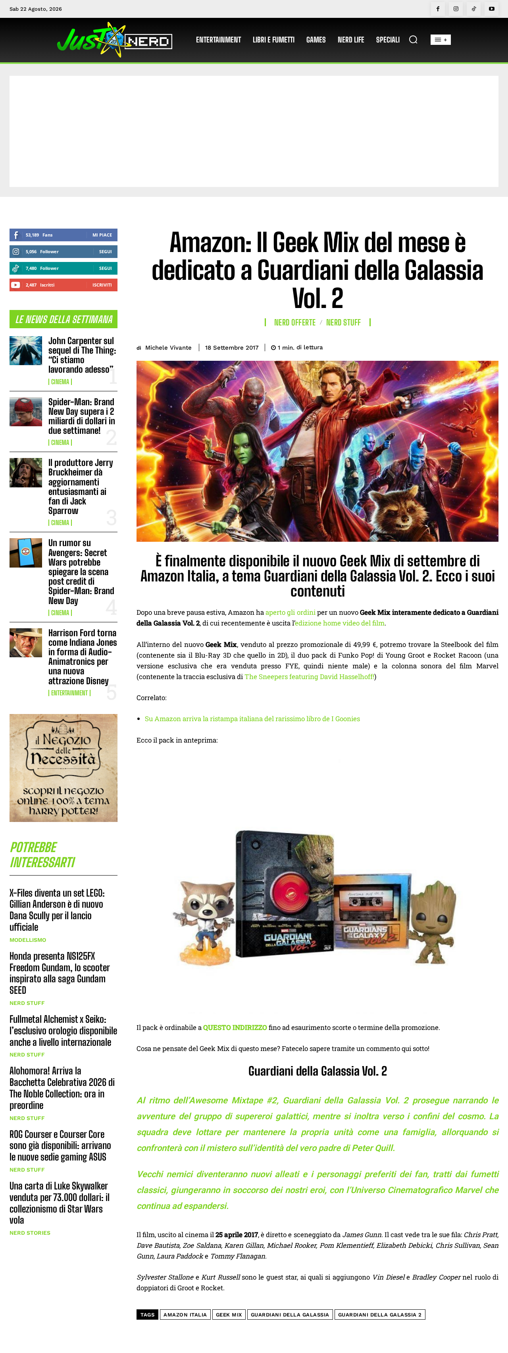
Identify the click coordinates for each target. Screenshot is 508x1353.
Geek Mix (229, 1315)
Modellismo (28, 940)
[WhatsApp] (471, 346)
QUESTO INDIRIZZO (235, 1027)
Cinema (60, 382)
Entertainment (69, 693)
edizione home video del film (340, 622)
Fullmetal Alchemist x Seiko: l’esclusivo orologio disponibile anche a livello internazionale (63, 1030)
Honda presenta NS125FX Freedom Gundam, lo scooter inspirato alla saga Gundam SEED (60, 973)
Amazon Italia (185, 1315)
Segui (105, 251)
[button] (413, 39)
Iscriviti (102, 285)
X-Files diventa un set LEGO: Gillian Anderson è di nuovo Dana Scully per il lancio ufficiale (57, 910)
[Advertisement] (254, 131)
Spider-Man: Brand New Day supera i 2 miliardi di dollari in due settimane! (81, 416)
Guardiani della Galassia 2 (380, 1315)
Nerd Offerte (295, 322)
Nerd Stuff (27, 1003)
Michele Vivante (168, 347)
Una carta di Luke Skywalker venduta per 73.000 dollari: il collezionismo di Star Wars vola (60, 1203)
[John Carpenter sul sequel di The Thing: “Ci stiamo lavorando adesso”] (26, 350)
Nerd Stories (30, 1233)
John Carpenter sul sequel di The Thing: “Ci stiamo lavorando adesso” (82, 355)
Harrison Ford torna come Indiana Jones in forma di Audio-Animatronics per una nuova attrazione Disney (82, 656)
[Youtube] (491, 9)
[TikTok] (474, 9)
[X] (435, 346)
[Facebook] (438, 9)
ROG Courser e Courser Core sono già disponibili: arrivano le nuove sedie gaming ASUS (60, 1145)
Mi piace (102, 235)
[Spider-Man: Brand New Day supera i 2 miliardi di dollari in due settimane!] (26, 411)
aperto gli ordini (290, 612)
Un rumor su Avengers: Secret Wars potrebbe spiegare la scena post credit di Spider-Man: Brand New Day (81, 571)
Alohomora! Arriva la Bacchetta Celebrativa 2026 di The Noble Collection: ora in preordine (62, 1087)
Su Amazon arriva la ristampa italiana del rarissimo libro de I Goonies (252, 718)
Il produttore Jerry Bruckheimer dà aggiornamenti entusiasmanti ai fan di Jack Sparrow (80, 486)
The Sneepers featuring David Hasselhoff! (309, 676)
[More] (490, 346)
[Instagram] (456, 9)
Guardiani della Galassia (290, 1315)
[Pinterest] (453, 346)
